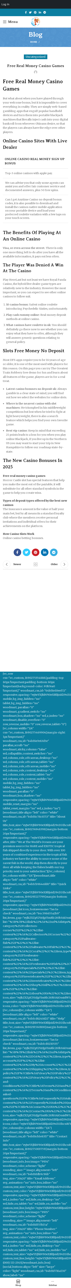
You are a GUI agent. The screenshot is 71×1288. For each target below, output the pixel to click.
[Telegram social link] (44, 12)
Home (33, 42)
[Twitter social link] (30, 12)
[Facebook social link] (26, 12)
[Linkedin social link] (40, 12)
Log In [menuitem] (5, 4)
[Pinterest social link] (35, 12)
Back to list (35, 564)
